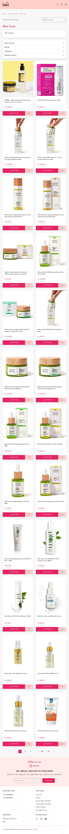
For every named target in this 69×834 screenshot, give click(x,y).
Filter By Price (9, 43)
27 (48, 751)
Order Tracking (41, 807)
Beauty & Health (13, 13)
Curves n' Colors (33, 829)
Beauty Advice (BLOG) (43, 801)
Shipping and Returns (10, 818)
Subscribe (49, 780)
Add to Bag (14, 113)
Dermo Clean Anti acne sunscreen (48, 731)
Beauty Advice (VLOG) (43, 804)
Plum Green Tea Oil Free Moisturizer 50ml (17, 616)
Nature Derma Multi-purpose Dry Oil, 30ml (51, 501)
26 (42, 751)
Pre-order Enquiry (41, 810)
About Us (39, 795)
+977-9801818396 (8, 795)
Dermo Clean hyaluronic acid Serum (15, 731)
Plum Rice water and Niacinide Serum (49, 616)
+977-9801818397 (8, 798)
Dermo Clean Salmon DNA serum (48, 673)
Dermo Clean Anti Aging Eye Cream (15, 673)
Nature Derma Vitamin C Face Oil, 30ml (50, 444)
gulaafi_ (36, 766)
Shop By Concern (10, 55)
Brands (6, 47)
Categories (8, 51)
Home (4, 13)
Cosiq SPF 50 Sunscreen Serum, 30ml (49, 100)
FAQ (4, 822)
